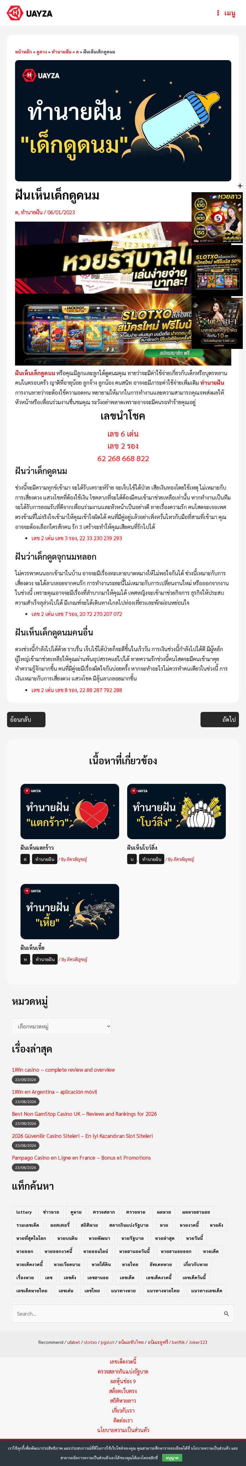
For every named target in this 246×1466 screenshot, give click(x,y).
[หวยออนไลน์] (123, 256)
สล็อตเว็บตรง (123, 1391)
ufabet (73, 1342)
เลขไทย (92, 1290)
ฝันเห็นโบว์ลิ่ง (142, 847)
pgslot (107, 1342)
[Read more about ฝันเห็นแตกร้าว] (69, 810)
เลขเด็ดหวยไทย (31, 1290)
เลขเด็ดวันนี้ (194, 1277)
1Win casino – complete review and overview (63, 1069)
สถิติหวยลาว (123, 1400)
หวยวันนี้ (194, 1238)
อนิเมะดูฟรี (158, 1342)
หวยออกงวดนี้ (58, 1251)
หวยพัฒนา (99, 1238)
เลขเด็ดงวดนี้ (158, 1277)
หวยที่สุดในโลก (31, 1238)
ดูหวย (76, 1212)
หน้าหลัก (23, 51)
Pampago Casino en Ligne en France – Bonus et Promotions (81, 1157)
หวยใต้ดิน (101, 1264)
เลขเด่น (66, 1290)
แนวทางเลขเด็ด (206, 1290)
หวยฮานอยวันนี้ (134, 1251)
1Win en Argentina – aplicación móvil (54, 1091)
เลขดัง (70, 1277)
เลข (49, 1277)
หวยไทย (130, 1264)
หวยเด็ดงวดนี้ (29, 1264)
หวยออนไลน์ (95, 1251)
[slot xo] (123, 328)
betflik (178, 1342)
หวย (164, 1225)
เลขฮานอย (98, 1277)
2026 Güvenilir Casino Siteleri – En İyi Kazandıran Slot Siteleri (82, 1135)
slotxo (90, 1342)
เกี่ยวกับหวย (196, 1264)
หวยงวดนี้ (189, 1225)
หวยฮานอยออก (176, 1251)
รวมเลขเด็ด (27, 1225)
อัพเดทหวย (161, 1264)
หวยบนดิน (67, 1238)
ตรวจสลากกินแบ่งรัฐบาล (123, 1371)
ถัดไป (229, 719)
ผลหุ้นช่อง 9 (123, 1381)
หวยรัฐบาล (132, 1238)
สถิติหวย (89, 1225)
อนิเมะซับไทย (131, 1342)
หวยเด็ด (211, 1251)
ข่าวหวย (51, 1212)
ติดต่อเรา (123, 1420)
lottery (24, 1212)
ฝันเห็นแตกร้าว (37, 847)
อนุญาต (172, 1457)
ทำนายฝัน (61, 51)
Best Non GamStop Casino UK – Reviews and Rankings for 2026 (84, 1113)
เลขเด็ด (127, 1277)
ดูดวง (42, 51)
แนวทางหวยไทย (163, 1290)
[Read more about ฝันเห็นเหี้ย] (69, 910)
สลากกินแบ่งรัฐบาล (129, 1225)
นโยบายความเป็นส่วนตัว (123, 1430)
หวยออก (24, 1251)
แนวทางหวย (123, 1290)
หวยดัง (216, 1225)
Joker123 (198, 1342)
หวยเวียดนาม (67, 1264)
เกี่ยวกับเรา (123, 1410)
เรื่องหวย (25, 1277)
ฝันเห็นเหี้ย (32, 947)
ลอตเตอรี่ (60, 1225)
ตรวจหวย (135, 1212)
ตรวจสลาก (104, 1212)
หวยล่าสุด (165, 1238)
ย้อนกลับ (20, 719)
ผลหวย (164, 1212)
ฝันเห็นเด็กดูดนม (35, 372)
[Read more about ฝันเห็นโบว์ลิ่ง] (176, 810)
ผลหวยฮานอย (196, 1212)
